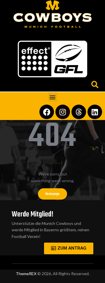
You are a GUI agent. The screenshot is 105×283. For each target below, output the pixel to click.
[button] (52, 33)
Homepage (53, 194)
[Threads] (78, 112)
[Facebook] (46, 112)
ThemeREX (26, 273)
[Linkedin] (95, 112)
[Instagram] (62, 112)
